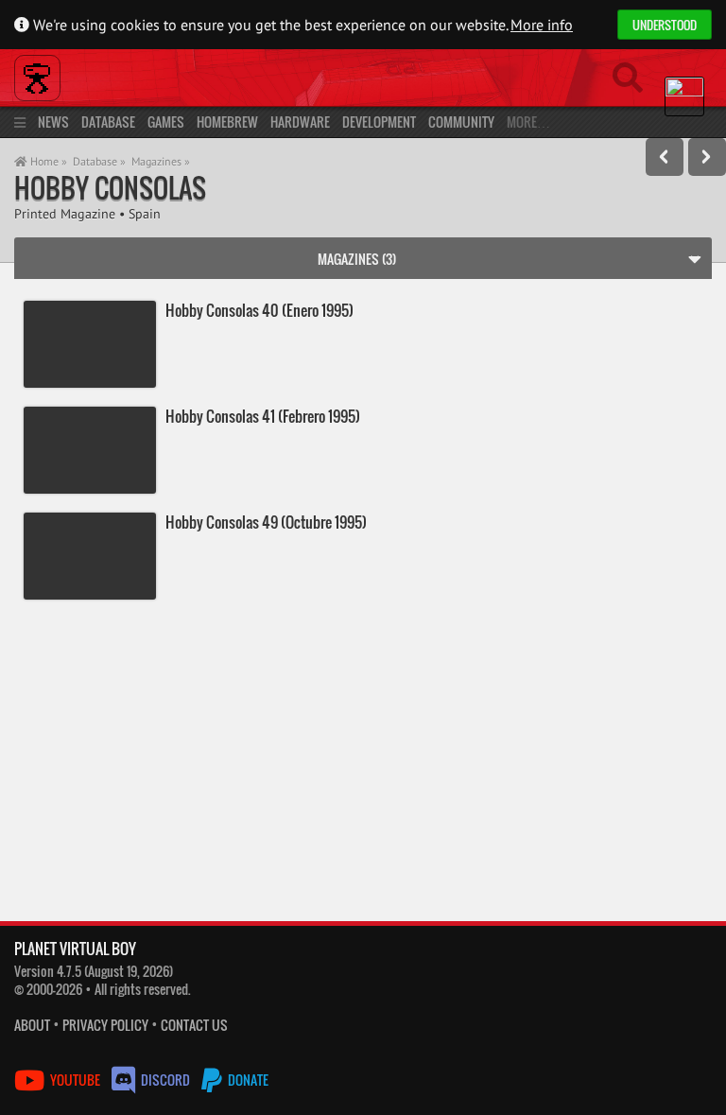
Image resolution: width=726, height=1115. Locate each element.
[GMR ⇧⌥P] (664, 157)
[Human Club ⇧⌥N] (707, 157)
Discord (165, 1079)
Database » (99, 161)
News (53, 121)
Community (461, 121)
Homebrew (227, 121)
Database (108, 121)
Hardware (300, 121)
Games (165, 121)
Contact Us (194, 1025)
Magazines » (160, 161)
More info (541, 24)
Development (379, 121)
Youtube (75, 1079)
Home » (47, 161)
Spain (145, 213)
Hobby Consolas (110, 187)
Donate (246, 1079)
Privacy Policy (105, 1025)
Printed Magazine (64, 213)
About (32, 1025)
